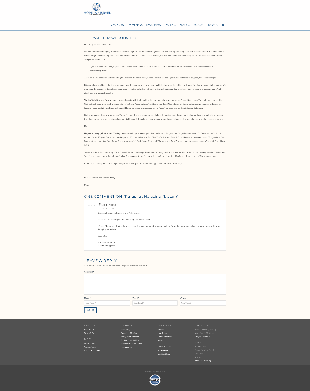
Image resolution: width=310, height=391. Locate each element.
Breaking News (164, 354)
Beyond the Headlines (129, 333)
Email (135, 298)
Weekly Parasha (90, 347)
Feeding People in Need (130, 340)
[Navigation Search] (223, 21)
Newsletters (162, 333)
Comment (89, 272)
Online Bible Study (165, 337)
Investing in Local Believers (131, 344)
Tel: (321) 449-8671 (202, 337)
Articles (161, 330)
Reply (90, 205)
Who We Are (89, 330)
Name (87, 298)
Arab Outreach (126, 347)
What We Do (89, 333)
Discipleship (125, 330)
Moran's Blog (89, 343)
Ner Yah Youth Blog (92, 350)
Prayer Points (163, 350)
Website (183, 298)
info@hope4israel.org (203, 361)
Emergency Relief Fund (130, 337)
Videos (160, 340)
